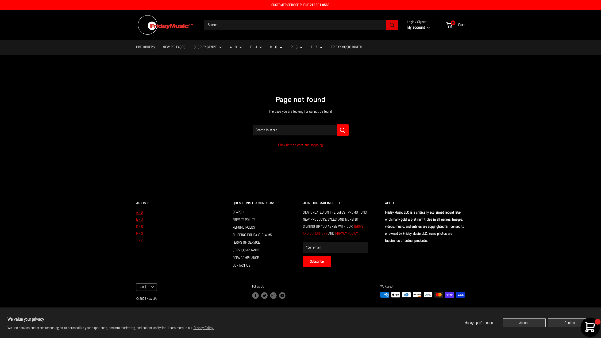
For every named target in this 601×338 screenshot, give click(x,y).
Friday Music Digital (347, 47)
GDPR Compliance (246, 250)
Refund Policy (243, 227)
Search (238, 212)
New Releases (174, 47)
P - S (294, 47)
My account (416, 27)
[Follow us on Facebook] (255, 295)
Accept (524, 322)
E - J (253, 47)
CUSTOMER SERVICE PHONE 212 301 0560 (300, 5)
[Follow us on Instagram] (273, 295)
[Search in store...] (343, 130)
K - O (273, 47)
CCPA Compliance (245, 257)
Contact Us (241, 265)
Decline (569, 322)
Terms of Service (246, 242)
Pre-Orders (145, 47)
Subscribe (317, 261)
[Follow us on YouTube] (282, 295)
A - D (233, 47)
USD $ (142, 287)
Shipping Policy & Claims (252, 234)
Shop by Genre (205, 47)
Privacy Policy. (203, 327)
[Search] (392, 25)
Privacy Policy (243, 219)
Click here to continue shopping (300, 144)
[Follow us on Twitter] (264, 295)
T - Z (314, 47)
